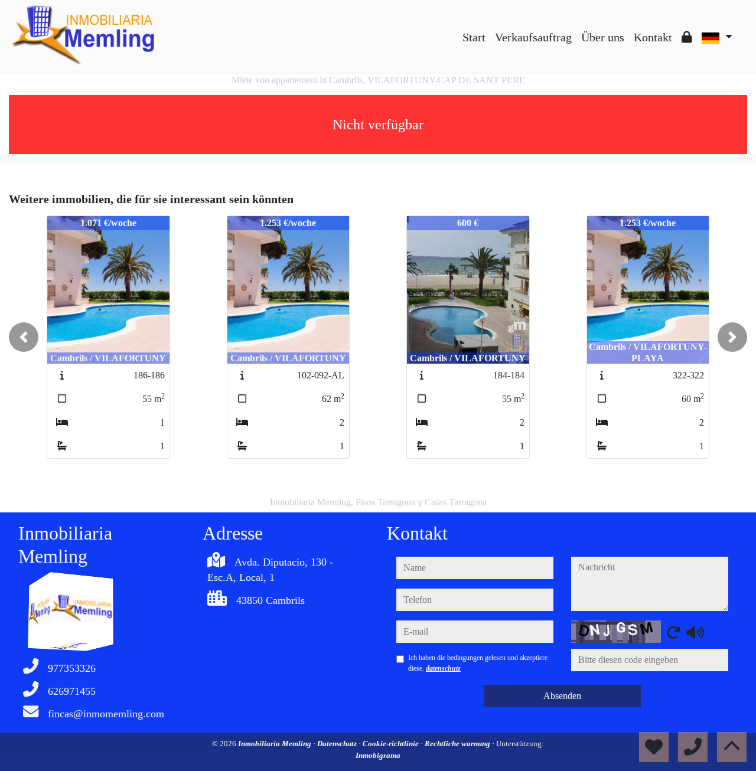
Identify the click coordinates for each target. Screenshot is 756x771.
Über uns (602, 37)
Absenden (562, 696)
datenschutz (443, 668)
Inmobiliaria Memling (275, 743)
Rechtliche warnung (458, 743)
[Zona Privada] (687, 37)
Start (473, 37)
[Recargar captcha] (673, 632)
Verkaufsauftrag (533, 37)
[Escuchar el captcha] (695, 632)
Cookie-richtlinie (392, 743)
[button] (23, 337)
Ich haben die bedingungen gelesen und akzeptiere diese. (478, 663)
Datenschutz (338, 743)
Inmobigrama (378, 755)
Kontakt (653, 37)
